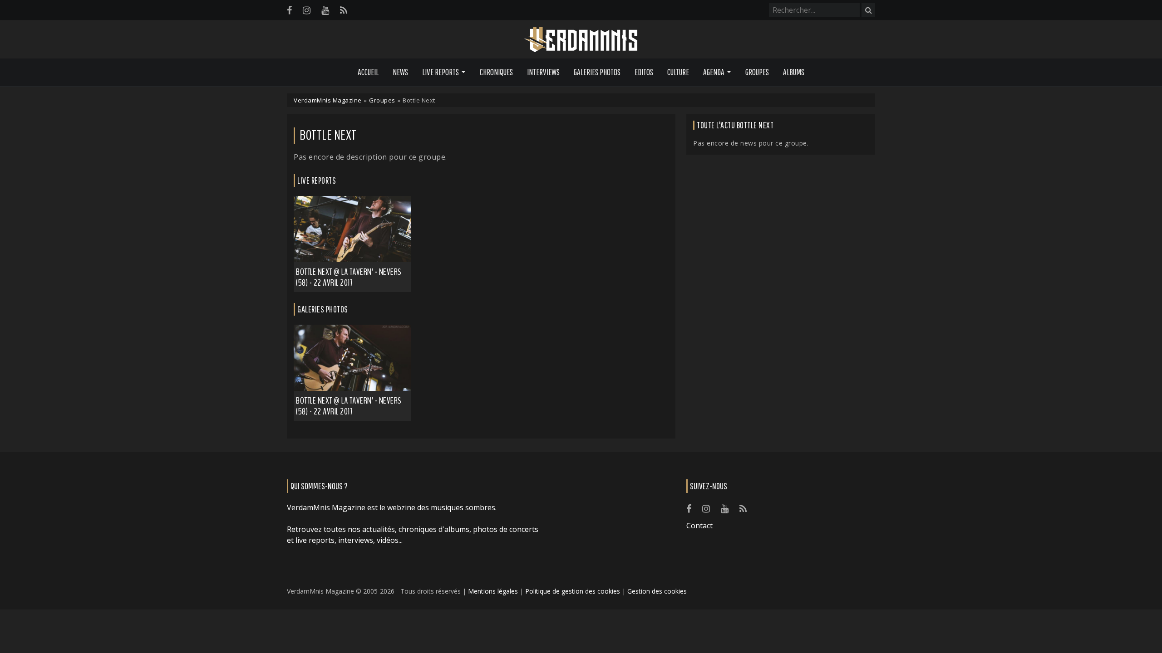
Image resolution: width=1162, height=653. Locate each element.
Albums (793, 72)
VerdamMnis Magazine (328, 100)
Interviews (543, 72)
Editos (644, 72)
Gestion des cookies (657, 591)
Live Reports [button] (440, 72)
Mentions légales (493, 591)
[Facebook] (289, 10)
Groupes (757, 72)
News (400, 72)
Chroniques (496, 72)
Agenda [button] (713, 72)
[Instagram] (306, 10)
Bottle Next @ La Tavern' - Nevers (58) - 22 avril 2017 (349, 277)
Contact (699, 526)
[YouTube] (325, 10)
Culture (678, 72)
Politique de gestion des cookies (572, 591)
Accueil (368, 72)
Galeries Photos (597, 72)
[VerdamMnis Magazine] (581, 40)
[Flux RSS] (343, 10)
